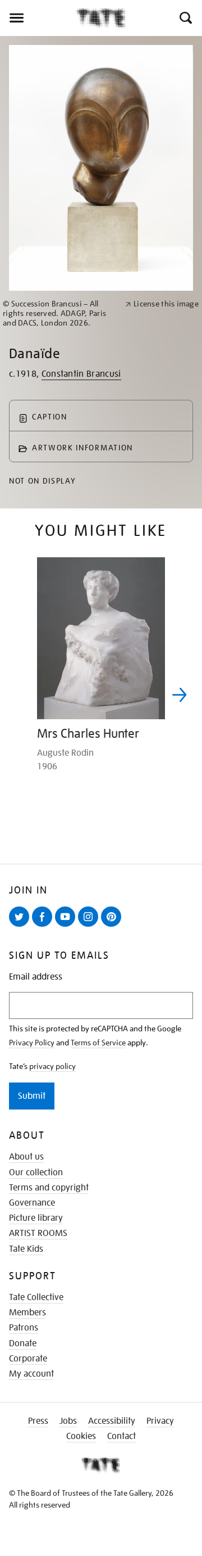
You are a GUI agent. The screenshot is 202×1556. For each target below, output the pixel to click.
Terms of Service (98, 1043)
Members (27, 1312)
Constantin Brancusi (81, 374)
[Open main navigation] (38, 18)
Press (38, 1421)
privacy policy (52, 1066)
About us (26, 1156)
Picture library (36, 1218)
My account (31, 1373)
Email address (35, 977)
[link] (59, 313)
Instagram (90, 926)
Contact (121, 1436)
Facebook (44, 926)
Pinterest (113, 926)
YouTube (67, 926)
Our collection (36, 1172)
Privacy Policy (31, 1043)
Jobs (68, 1421)
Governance (32, 1202)
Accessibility (111, 1421)
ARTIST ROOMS (38, 1233)
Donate (22, 1343)
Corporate (28, 1358)
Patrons (23, 1327)
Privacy (160, 1421)
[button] (185, 18)
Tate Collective (36, 1297)
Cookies (81, 1436)
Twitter (21, 926)
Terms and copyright (49, 1187)
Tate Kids (26, 1249)
